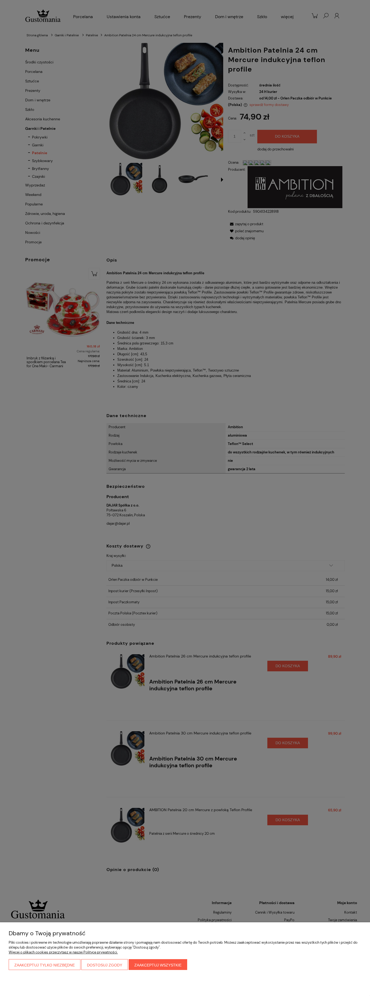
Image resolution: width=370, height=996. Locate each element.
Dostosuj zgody (104, 965)
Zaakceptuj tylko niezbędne (44, 965)
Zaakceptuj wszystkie (157, 965)
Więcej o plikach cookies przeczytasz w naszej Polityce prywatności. (63, 952)
